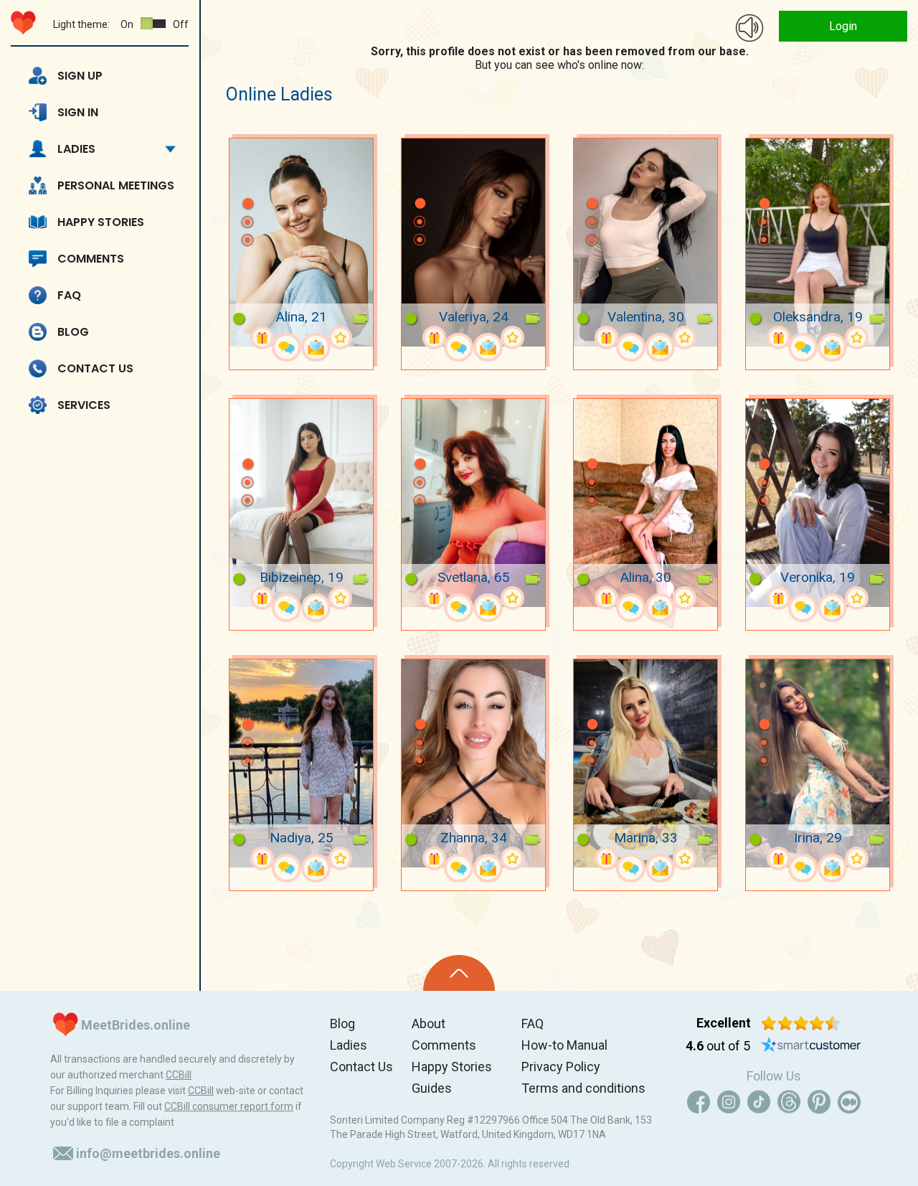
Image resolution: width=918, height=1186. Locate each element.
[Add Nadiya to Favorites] (340, 858)
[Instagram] (729, 1102)
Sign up (80, 75)
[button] (247, 182)
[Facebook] (698, 1102)
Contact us (95, 368)
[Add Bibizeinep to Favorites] (340, 598)
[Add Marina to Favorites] (684, 858)
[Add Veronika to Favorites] (857, 598)
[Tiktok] (759, 1102)
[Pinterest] (819, 1102)
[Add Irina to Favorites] (857, 858)
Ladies (76, 149)
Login (843, 26)
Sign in (77, 112)
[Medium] (849, 1102)
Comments (90, 258)
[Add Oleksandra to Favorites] (857, 337)
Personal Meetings (115, 185)
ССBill (178, 1075)
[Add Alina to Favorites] (340, 337)
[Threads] (789, 1102)
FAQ (69, 295)
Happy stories (100, 222)
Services (83, 405)
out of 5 (718, 1045)
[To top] (459, 973)
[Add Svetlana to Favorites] (512, 598)
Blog (73, 332)
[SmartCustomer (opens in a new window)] (811, 1046)
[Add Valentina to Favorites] (684, 337)
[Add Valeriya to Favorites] (512, 337)
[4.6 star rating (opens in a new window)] (801, 1023)
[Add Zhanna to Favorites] (512, 858)
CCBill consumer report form (228, 1106)
